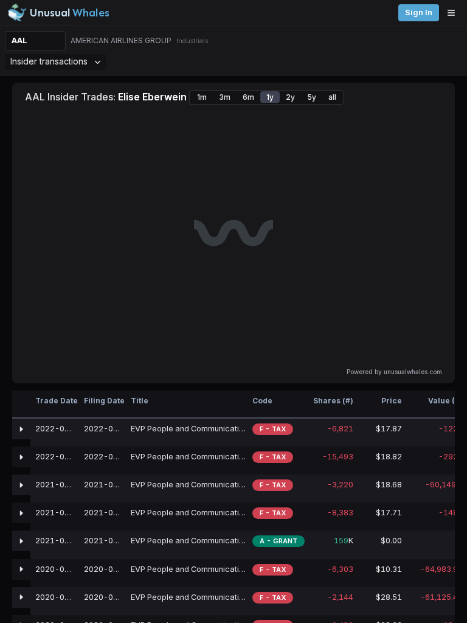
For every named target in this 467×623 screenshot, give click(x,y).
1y (270, 97)
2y (290, 97)
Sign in (418, 12)
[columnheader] (21, 405)
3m (224, 97)
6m (248, 97)
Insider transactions (49, 61)
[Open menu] (454, 13)
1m (202, 97)
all (332, 97)
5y (311, 97)
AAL (19, 40)
